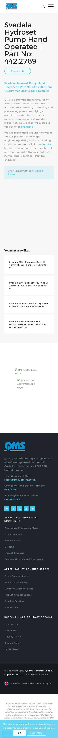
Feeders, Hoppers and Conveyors (24, 559)
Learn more (36, 733)
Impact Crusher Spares (18, 594)
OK (19, 733)
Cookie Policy (13, 643)
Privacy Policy (13, 636)
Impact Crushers (14, 553)
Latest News (12, 649)
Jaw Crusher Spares (16, 582)
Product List (12, 607)
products (27, 126)
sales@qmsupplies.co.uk (20, 479)
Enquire (16, 71)
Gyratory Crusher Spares (19, 588)
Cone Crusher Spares (17, 576)
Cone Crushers (13, 534)
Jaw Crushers (12, 540)
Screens (9, 546)
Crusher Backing (14, 601)
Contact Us (11, 624)
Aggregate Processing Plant (21, 528)
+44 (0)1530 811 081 (17, 475)
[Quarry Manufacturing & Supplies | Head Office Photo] (29, 196)
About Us (10, 630)
